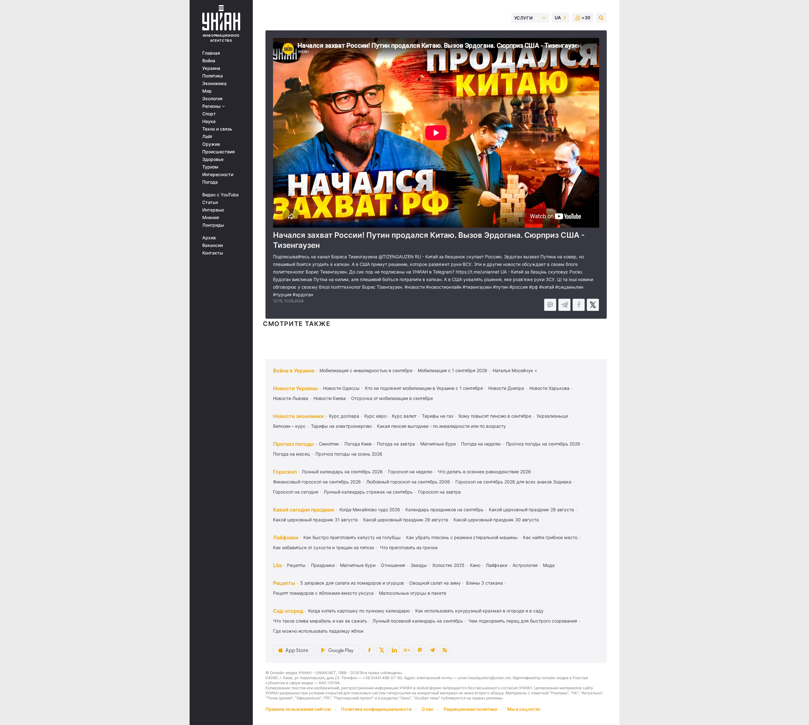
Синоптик (329, 443)
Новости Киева (329, 398)
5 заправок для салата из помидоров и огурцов (352, 583)
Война (208, 60)
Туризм (210, 166)
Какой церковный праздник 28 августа (531, 509)
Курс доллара (344, 416)
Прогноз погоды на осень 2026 (348, 454)
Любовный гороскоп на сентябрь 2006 (408, 481)
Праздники (323, 565)
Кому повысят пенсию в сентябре (495, 416)
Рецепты (296, 565)
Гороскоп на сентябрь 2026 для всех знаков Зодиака (513, 481)
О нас (428, 709)
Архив (209, 237)
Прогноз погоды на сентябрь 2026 (543, 443)
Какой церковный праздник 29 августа (405, 519)
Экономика (214, 83)
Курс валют (404, 416)
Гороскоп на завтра (439, 492)
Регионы (212, 106)
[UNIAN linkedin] (394, 650)
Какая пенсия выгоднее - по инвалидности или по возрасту (441, 426)
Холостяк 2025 (448, 565)
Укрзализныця (552, 416)
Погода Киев (358, 443)
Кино (475, 565)
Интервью (213, 209)
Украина (211, 68)
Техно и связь (217, 129)
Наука (209, 121)
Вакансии (212, 245)
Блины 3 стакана (484, 583)
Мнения (210, 217)
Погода (210, 182)
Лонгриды (213, 225)
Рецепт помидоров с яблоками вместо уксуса (323, 593)
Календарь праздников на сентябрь (444, 509)
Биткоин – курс (289, 426)
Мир (207, 91)
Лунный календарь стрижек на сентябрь (368, 492)
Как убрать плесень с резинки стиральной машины (462, 537)
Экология (212, 98)
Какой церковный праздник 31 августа (315, 519)
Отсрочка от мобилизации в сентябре (392, 398)
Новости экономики (298, 416)
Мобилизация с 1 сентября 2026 (452, 370)
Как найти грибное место (550, 537)
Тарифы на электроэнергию (341, 426)
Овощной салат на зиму (435, 583)
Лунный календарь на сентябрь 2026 (342, 471)
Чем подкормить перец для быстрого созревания (522, 621)
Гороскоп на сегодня (295, 492)
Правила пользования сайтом (298, 709)
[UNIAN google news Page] (407, 650)
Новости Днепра (506, 388)
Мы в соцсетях (523, 709)
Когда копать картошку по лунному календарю (359, 610)
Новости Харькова (549, 388)
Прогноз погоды (293, 444)
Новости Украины (295, 388)
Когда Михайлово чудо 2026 (369, 509)
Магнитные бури (438, 443)
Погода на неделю (481, 443)
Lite (277, 565)
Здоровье (212, 159)
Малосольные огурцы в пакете (412, 593)
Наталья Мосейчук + (515, 370)
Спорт (209, 113)
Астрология (525, 565)
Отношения (393, 565)
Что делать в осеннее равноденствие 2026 (484, 471)
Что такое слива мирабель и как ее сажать (320, 621)
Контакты (212, 252)
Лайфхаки (285, 537)
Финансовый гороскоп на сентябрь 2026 (317, 481)
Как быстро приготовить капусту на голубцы (352, 537)
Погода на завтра (396, 443)
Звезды (419, 565)
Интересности (217, 174)
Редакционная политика (470, 709)
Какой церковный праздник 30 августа (496, 519)
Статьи (210, 202)
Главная (211, 53)
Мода (549, 565)
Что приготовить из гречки (408, 547)
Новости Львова (290, 398)
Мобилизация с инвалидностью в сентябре (365, 370)
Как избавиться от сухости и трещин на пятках (323, 547)
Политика (212, 75)
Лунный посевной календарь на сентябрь (418, 621)
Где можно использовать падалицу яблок (318, 631)
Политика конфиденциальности (376, 709)
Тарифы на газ (437, 416)
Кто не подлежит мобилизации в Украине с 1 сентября (424, 388)
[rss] (445, 650)
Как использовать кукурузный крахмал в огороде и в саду (479, 610)
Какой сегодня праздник (303, 510)
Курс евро (375, 416)
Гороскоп (285, 472)
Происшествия (218, 151)
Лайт (207, 136)
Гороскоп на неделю (410, 471)
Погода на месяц (291, 454)
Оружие (211, 144)
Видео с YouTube (220, 194)
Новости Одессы (341, 388)
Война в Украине (293, 370)
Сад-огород (288, 611)
